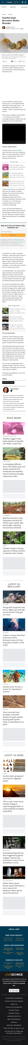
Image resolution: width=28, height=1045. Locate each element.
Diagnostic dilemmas (8, 940)
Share (6, 61)
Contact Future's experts (14, 1001)
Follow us (15, 61)
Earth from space (19, 938)
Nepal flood (13, 7)
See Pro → (16, 2)
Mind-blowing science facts (19, 966)
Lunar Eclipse (24, 7)
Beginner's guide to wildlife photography (19, 963)
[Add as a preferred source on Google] (14, 990)
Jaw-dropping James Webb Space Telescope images (8, 949)
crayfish (19, 150)
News (22, 28)
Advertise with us (14, 1016)
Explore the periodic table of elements (8, 953)
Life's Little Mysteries (8, 938)
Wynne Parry (11, 27)
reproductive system (8, 382)
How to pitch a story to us (14, 1028)
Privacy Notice (19, 240)
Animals (4, 14)
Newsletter (23, 61)
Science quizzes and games (8, 963)
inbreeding (10, 189)
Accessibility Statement (14, 998)
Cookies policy (14, 1013)
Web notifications (14, 1019)
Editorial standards (14, 1025)
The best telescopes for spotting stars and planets (8, 967)
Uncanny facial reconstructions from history (19, 953)
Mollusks (10, 14)
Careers (14, 1022)
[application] (14, 132)
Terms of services (18, 239)
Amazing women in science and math (20, 949)
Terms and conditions (14, 1007)
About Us (14, 1004)
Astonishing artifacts (19, 940)
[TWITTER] (11, 391)
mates (9, 257)
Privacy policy (14, 1010)
